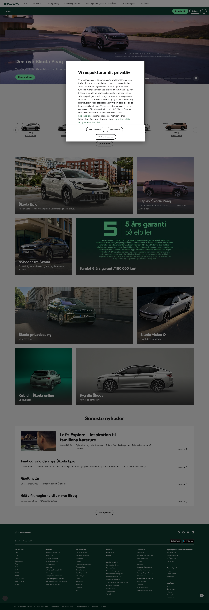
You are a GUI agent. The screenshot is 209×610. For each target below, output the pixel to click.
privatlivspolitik (123, 119)
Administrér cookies (105, 137)
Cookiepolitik (84, 116)
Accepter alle (115, 129)
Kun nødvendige (95, 129)
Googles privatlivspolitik (89, 122)
